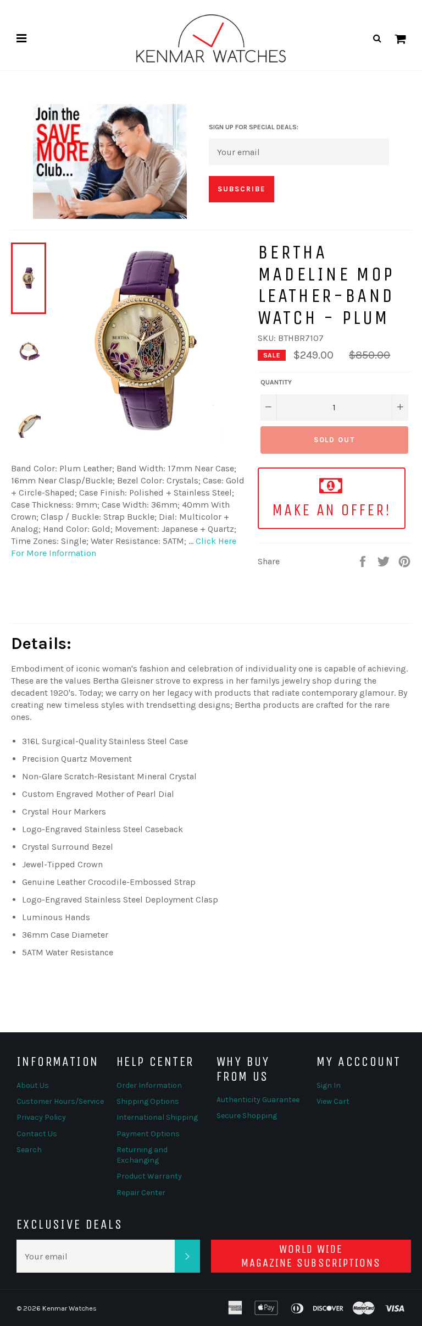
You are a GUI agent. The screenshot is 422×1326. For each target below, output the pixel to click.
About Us (32, 1085)
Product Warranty (149, 1176)
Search (29, 1149)
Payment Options (148, 1133)
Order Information (149, 1085)
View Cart (332, 1101)
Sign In (328, 1085)
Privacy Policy (41, 1117)
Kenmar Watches (69, 1308)
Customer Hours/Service (60, 1101)
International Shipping (157, 1117)
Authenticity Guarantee (257, 1099)
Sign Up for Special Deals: (253, 127)
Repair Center (140, 1192)
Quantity (276, 382)
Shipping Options (147, 1101)
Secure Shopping (246, 1115)
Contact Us (36, 1133)
